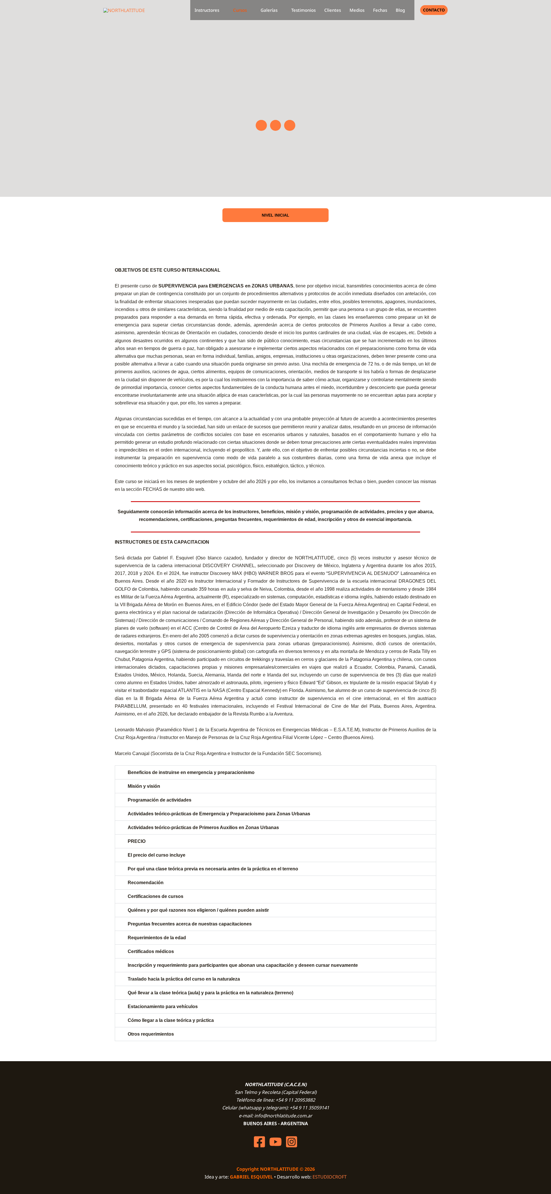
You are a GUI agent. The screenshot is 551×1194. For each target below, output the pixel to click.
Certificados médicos (151, 951)
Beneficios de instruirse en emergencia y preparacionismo (191, 772)
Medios (357, 10)
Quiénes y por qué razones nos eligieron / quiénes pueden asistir (198, 910)
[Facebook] (259, 1141)
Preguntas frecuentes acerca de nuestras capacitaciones (190, 923)
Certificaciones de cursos (155, 896)
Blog (400, 10)
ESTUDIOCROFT (330, 1177)
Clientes (332, 10)
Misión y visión (144, 786)
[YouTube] (275, 1141)
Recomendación (146, 882)
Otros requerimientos (151, 1034)
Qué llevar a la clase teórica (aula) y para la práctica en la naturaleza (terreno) (210, 992)
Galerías (269, 10)
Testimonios (303, 10)
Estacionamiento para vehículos (163, 1006)
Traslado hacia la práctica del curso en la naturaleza (184, 979)
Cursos (240, 10)
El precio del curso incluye (156, 855)
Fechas (380, 10)
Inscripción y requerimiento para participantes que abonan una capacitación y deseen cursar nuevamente (243, 965)
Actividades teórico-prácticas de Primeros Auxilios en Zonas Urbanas (203, 827)
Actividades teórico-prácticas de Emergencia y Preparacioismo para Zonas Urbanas (219, 813)
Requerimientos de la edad (157, 937)
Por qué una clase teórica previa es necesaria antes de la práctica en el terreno (213, 868)
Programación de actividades (159, 800)
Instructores (207, 10)
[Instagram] (291, 1141)
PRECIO (136, 841)
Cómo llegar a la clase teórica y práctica (171, 1020)
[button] (434, 10)
